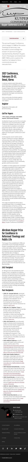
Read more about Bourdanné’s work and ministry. (13, 400)
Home (3, 31)
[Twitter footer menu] (16, 448)
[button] (21, 6)
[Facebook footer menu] (7, 448)
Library (3, 441)
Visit (11, 1)
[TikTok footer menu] (25, 448)
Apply (15, 1)
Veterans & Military (6, 432)
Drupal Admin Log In (7, 457)
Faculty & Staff (5, 428)
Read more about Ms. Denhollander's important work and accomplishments (13, 373)
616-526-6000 (18, 410)
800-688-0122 (19, 412)
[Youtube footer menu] (21, 448)
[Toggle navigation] (24, 6)
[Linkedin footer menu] (12, 448)
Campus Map (17, 437)
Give (20, 1)
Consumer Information (19, 428)
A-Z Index (4, 437)
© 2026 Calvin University (4, 454)
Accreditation (17, 425)
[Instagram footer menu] (3, 448)
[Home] (6, 5)
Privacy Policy (12, 454)
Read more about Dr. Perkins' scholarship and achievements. (13, 391)
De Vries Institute (9, 31)
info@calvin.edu (18, 414)
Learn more (11, 305)
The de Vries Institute (14, 38)
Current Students (6, 425)
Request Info (5, 1)
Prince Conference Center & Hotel (20, 433)
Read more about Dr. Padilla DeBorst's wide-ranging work (13, 363)
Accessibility (18, 454)
